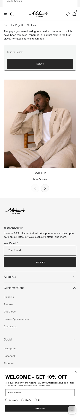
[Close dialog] (75, 371)
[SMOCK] (40, 130)
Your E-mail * (11, 243)
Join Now (40, 408)
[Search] (11, 14)
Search (40, 63)
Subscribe (40, 262)
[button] (74, 14)
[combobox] (40, 52)
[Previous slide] (35, 188)
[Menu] (5, 14)
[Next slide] (45, 188)
